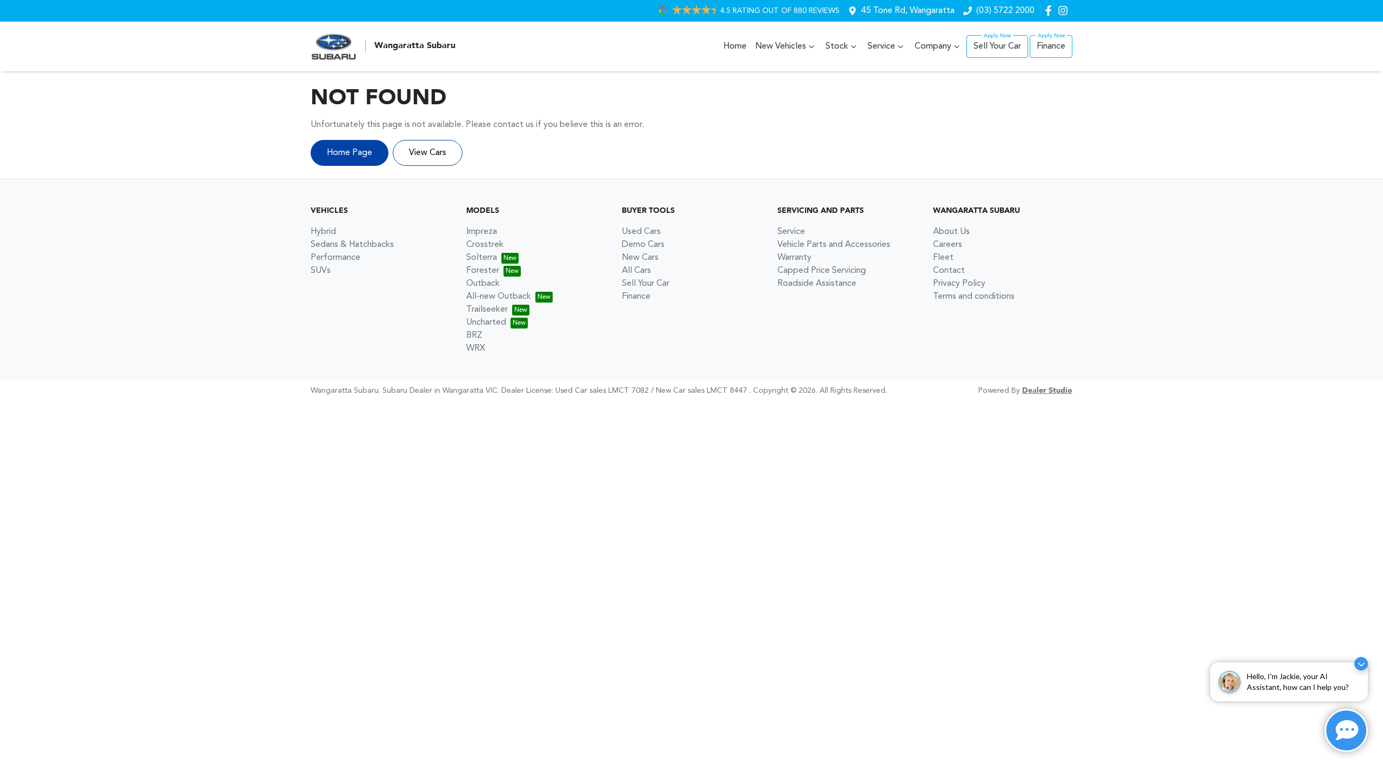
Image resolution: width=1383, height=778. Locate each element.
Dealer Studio (1047, 390)
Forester (482, 270)
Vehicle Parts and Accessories (833, 244)
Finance (1051, 46)
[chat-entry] (1346, 730)
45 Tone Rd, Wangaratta (908, 10)
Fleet (943, 257)
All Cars (636, 270)
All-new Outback (498, 296)
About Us (951, 231)
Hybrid (323, 231)
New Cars (640, 257)
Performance (335, 257)
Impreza (481, 231)
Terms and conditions (974, 296)
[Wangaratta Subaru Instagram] (1065, 10)
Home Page (349, 153)
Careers (947, 244)
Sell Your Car (997, 46)
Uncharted (486, 322)
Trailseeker (487, 309)
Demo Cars (643, 244)
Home (735, 46)
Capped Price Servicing (821, 270)
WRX (475, 348)
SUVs (321, 270)
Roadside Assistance (816, 283)
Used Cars (641, 231)
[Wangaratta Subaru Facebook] (1050, 10)
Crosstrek (484, 244)
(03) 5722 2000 (1005, 10)
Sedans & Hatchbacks (352, 244)
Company (933, 46)
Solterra (481, 257)
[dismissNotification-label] (1361, 663)
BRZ (474, 335)
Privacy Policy (959, 283)
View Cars (427, 153)
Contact (949, 270)
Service (881, 46)
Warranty (794, 257)
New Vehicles (780, 46)
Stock (836, 46)
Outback (483, 283)
